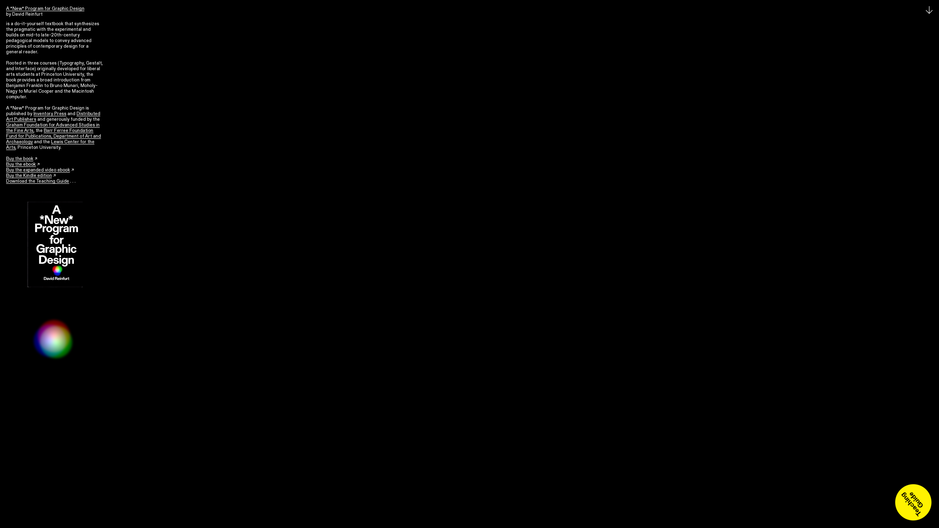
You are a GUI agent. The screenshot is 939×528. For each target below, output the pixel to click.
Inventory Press (50, 114)
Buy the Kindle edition (29, 176)
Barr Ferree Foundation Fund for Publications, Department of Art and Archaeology (53, 136)
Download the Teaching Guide (37, 181)
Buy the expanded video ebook (38, 170)
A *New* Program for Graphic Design (45, 9)
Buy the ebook (21, 164)
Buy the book (19, 159)
